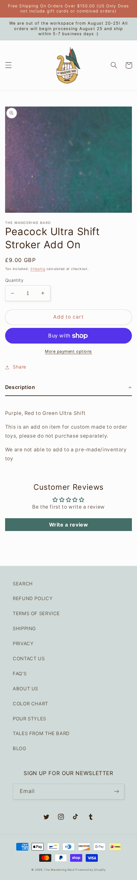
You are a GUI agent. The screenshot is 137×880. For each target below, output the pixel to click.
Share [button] (19, 367)
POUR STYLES (29, 719)
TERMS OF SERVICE (36, 613)
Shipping (37, 269)
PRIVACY (23, 643)
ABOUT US (25, 689)
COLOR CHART (30, 704)
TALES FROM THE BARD (41, 733)
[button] (8, 65)
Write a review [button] (68, 524)
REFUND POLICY (33, 598)
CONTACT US (29, 659)
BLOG (19, 748)
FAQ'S (19, 674)
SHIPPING (24, 628)
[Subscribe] (116, 791)
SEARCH (23, 584)
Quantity (14, 280)
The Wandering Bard (59, 869)
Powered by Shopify (90, 869)
